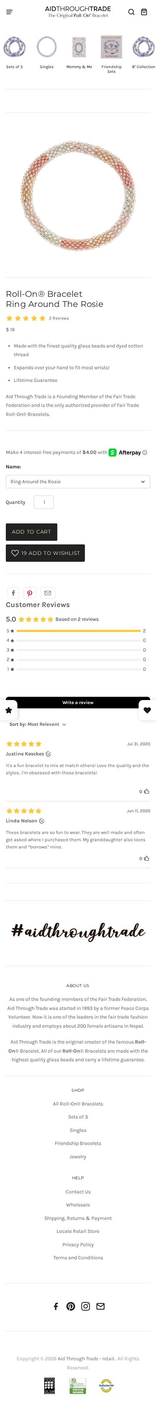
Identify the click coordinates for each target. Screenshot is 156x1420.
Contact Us (78, 1192)
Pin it (30, 593)
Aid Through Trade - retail (86, 1359)
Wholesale (78, 1205)
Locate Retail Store (78, 1231)
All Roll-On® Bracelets (78, 1104)
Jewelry (78, 1157)
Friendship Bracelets (78, 1143)
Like (13, 593)
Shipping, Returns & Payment (78, 1218)
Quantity (15, 502)
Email (47, 593)
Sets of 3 (78, 1117)
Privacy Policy (78, 1245)
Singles (78, 1130)
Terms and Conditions (78, 1258)
